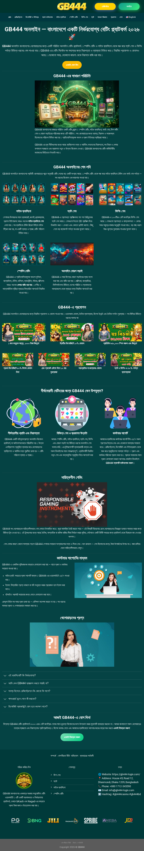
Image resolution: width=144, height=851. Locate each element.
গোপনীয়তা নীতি (64, 755)
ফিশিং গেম (84, 17)
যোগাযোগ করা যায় (41, 564)
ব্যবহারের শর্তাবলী (87, 755)
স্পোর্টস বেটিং (73, 17)
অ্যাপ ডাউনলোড (47, 17)
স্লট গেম (55, 221)
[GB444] (72, 6)
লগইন (129, 6)
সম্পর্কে (53, 755)
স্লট (92, 17)
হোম (9, 17)
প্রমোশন (113, 17)
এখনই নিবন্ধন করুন (121, 728)
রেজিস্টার (105, 6)
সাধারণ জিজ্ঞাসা (102, 17)
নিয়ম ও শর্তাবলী (78, 843)
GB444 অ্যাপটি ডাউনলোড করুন (119, 463)
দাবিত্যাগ (74, 755)
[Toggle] (5, 675)
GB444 (6, 46)
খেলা (121, 17)
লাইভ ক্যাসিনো (61, 17)
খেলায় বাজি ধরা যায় (24, 284)
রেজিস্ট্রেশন (18, 17)
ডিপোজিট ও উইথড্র (32, 17)
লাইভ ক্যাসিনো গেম (36, 221)
